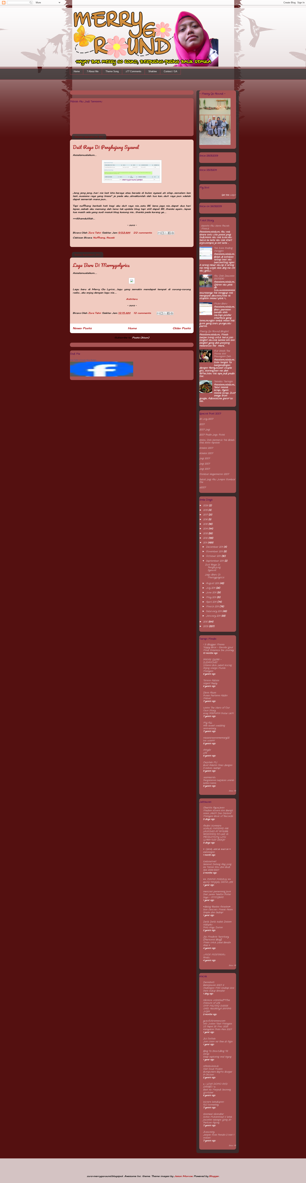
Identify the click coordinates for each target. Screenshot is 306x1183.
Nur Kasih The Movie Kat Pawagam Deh (222, 353)
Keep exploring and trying (217, 1056)
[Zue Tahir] (101, 375)
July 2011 (211, 588)
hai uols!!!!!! (209, 740)
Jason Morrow (183, 1176)
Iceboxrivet (209, 861)
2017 (206, 514)
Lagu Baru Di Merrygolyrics (101, 265)
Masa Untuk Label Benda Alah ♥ (217, 944)
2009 (206, 626)
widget (233, 195)
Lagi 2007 (204, 458)
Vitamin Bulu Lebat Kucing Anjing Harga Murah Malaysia (217, 668)
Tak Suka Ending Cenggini (223, 249)
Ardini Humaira (212, 825)
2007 (202, 424)
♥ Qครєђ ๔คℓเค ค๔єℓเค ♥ (217, 849)
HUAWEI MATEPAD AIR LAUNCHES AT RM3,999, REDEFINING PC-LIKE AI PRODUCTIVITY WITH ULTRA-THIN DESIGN (215, 834)
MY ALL (207, 722)
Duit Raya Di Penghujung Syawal (106, 147)
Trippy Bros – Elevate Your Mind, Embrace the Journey (218, 649)
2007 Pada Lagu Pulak (212, 434)
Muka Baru (220, 303)
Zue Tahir (74, 360)
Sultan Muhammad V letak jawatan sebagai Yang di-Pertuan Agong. (217, 1119)
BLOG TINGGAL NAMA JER (218, 882)
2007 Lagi (204, 429)
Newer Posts (82, 328)
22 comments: (143, 232)
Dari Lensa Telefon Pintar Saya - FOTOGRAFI (217, 896)
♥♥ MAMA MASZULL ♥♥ (217, 879)
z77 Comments (133, 71)
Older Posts (182, 328)
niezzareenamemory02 (216, 737)
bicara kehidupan (213, 1102)
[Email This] (159, 233)
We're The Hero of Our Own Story (216, 709)
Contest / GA (170, 71)
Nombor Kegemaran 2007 (214, 474)
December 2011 (215, 547)
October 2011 (214, 556)
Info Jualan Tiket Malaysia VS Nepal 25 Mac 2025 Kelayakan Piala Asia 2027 (217, 1026)
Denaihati (208, 982)
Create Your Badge (88, 360)
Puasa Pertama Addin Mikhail (215, 697)
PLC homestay (211, 1104)
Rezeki (110, 237)
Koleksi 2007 (206, 448)
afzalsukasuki (211, 1066)
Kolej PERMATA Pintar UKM (218, 713)
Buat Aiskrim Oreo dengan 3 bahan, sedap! (217, 767)
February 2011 (214, 611)
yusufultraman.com (214, 1021)
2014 (206, 528)
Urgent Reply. (210, 683)
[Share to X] (166, 233)
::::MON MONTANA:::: (214, 954)
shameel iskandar (213, 1114)
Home (77, 71)
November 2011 (215, 551)
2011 (205, 542)
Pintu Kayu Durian (213, 927)
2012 (205, 538)
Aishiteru (132, 299)
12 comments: (143, 313)
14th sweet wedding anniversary (214, 727)
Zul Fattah (209, 1038)
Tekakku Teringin (223, 381)
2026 (206, 505)
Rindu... (206, 957)
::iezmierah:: (209, 777)
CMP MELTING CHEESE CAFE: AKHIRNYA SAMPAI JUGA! (217, 1008)
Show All (232, 791)
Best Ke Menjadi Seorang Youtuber (217, 1091)
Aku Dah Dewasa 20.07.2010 (224, 277)
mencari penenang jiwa (217, 891)
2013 (205, 533)
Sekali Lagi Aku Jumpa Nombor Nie (217, 481)
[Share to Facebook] (169, 233)
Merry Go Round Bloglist (214, 331)
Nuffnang (99, 237)
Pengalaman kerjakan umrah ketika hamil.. (218, 782)
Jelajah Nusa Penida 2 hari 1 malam (218, 1136)
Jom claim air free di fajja (217, 1041)
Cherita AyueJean (213, 807)
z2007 (202, 487)
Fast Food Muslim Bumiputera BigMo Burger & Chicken (217, 1071)
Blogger (214, 1176)
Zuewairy (208, 1132)
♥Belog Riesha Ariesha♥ (217, 906)
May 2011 (211, 597)
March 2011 (213, 606)
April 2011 (211, 602)
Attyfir (207, 750)
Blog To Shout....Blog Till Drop (215, 1052)
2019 (205, 510)
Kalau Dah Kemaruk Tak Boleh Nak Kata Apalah (216, 441)
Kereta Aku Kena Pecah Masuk (215, 227)
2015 (205, 524)
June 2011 (211, 592)
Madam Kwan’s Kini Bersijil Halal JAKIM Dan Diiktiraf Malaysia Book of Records (218, 813)
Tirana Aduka (211, 680)
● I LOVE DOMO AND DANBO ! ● (215, 1085)
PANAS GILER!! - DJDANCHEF (212, 661)
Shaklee (152, 71)
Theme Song (112, 71)
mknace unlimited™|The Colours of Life (216, 1001)
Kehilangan (209, 852)
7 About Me (92, 71)
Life (205, 753)
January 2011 (213, 616)
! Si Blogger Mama (213, 644)
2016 (205, 519)
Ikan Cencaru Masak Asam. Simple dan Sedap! (218, 911)
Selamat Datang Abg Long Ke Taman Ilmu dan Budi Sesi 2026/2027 (217, 867)
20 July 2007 (206, 419)
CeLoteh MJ (210, 762)
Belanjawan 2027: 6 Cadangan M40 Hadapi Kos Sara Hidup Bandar (218, 988)
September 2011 (215, 561)
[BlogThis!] (162, 233)
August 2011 (213, 583)
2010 (205, 621)
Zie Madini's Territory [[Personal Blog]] (216, 938)
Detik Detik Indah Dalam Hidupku (217, 923)
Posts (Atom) (140, 337)
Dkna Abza (209, 692)
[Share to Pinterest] (172, 233)
